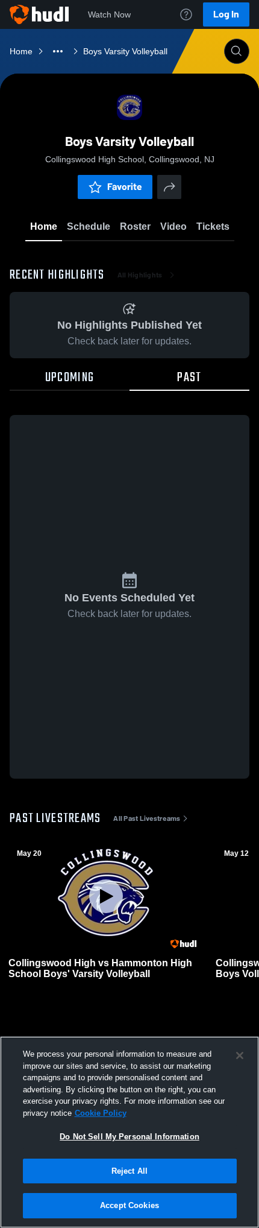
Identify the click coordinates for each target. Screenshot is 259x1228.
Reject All (129, 1171)
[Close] (239, 1055)
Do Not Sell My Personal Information (129, 1136)
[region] (129, 1132)
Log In (226, 14)
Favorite (124, 187)
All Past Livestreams (146, 818)
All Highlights (140, 275)
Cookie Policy (100, 1113)
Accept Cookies (129, 1205)
